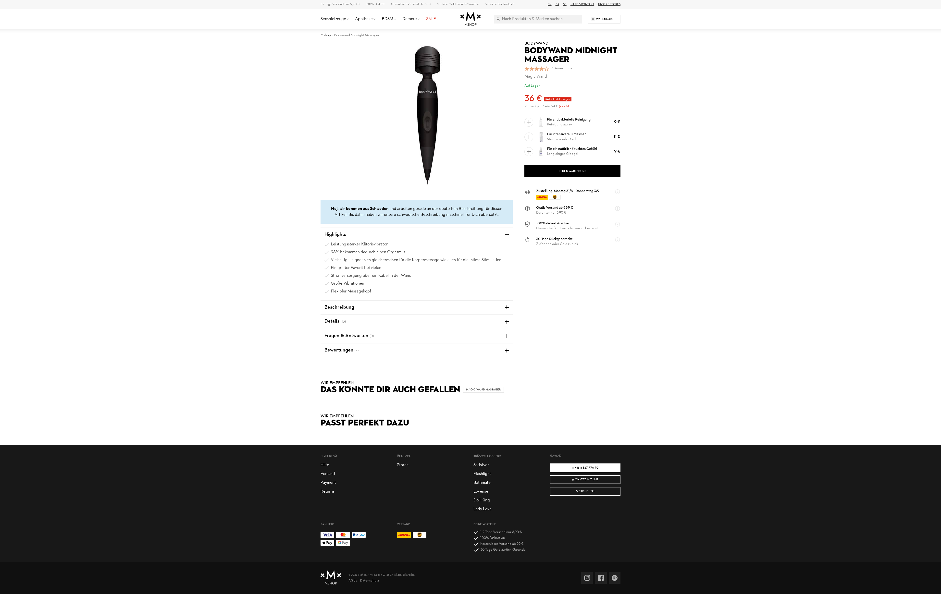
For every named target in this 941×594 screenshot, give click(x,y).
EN (550, 4)
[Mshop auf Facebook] (601, 578)
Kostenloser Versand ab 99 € (410, 4)
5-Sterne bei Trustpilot (500, 4)
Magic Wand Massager (483, 389)
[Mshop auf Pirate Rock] (614, 578)
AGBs (352, 580)
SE (565, 4)
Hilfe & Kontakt (582, 4)
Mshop (326, 35)
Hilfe (325, 465)
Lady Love (482, 509)
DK (557, 4)
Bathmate (482, 483)
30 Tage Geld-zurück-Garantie (458, 4)
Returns (327, 491)
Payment (328, 483)
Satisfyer (481, 465)
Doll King (481, 500)
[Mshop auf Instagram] (587, 578)
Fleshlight (482, 474)
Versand (328, 474)
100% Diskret (375, 4)
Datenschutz (369, 580)
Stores (402, 465)
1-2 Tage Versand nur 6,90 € (340, 4)
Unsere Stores (609, 4)
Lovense (480, 491)
